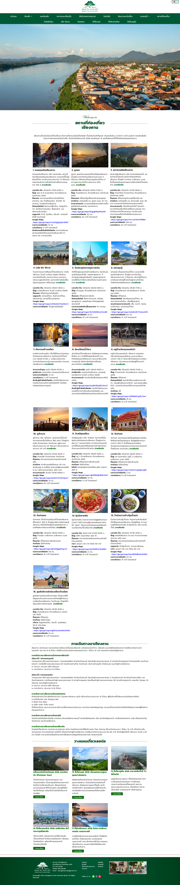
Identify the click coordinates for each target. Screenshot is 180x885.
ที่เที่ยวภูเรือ (131, 21)
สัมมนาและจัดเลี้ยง (125, 16)
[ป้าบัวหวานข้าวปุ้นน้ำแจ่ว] (129, 501)
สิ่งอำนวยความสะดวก (87, 16)
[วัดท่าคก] (129, 419)
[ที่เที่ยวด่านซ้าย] (51, 815)
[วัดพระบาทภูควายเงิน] (90, 253)
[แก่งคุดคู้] (129, 253)
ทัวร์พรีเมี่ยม (48, 21)
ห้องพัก (27, 16)
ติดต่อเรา (81, 21)
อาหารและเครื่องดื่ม (64, 16)
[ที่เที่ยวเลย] (90, 759)
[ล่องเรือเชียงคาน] (90, 335)
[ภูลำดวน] (51, 419)
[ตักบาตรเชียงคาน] (51, 335)
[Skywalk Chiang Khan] (129, 155)
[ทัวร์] (51, 759)
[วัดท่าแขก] (51, 501)
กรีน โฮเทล (65, 21)
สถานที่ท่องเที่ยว (163, 16)
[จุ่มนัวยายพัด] (90, 501)
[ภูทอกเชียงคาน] (90, 155)
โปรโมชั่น (107, 16)
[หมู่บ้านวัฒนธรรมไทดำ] (129, 335)
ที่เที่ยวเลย (96, 21)
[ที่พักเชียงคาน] (90, 815)
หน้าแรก (13, 16)
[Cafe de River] (51, 253)
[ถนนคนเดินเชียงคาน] (51, 155)
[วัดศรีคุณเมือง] (90, 419)
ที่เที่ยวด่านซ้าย (113, 21)
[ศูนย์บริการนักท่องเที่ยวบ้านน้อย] (51, 577)
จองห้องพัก (44, 16)
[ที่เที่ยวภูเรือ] (129, 758)
